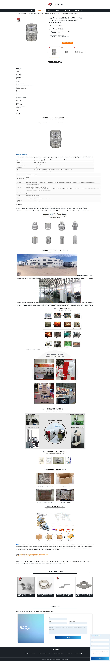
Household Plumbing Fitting (35, 563)
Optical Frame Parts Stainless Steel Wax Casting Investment (29, 555)
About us (77, 10)
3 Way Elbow (27, 563)
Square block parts (79, 653)
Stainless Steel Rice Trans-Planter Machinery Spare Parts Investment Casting (34, 554)
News (49, 10)
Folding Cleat (69, 653)
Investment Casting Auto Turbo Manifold (58, 563)
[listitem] (55, 52)
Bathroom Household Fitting (44, 653)
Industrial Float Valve (46, 563)
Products (40, 10)
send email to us (68, 42)
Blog (57, 10)
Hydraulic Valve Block (31, 653)
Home (31, 10)
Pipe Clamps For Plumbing (60, 561)
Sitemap (66, 659)
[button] (47, 52)
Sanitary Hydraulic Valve (58, 653)
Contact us (67, 10)
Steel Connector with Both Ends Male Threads (75, 561)
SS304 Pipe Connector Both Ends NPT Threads (25, 561)
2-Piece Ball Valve (38, 561)
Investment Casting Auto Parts (48, 561)
